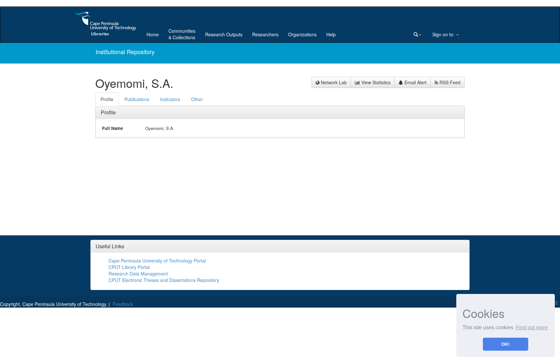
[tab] (107, 99)
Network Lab (333, 82)
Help (331, 34)
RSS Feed (449, 82)
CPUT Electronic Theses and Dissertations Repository (164, 280)
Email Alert (414, 82)
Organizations (302, 34)
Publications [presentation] (136, 99)
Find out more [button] (532, 327)
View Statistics (375, 82)
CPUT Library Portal (129, 267)
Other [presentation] (197, 99)
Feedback (123, 304)
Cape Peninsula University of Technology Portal (157, 260)
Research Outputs (223, 34)
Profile (108, 112)
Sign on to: (443, 34)
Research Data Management (138, 273)
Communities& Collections (182, 34)
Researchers (265, 34)
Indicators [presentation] (170, 99)
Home (152, 34)
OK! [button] (505, 344)
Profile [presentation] (106, 99)
